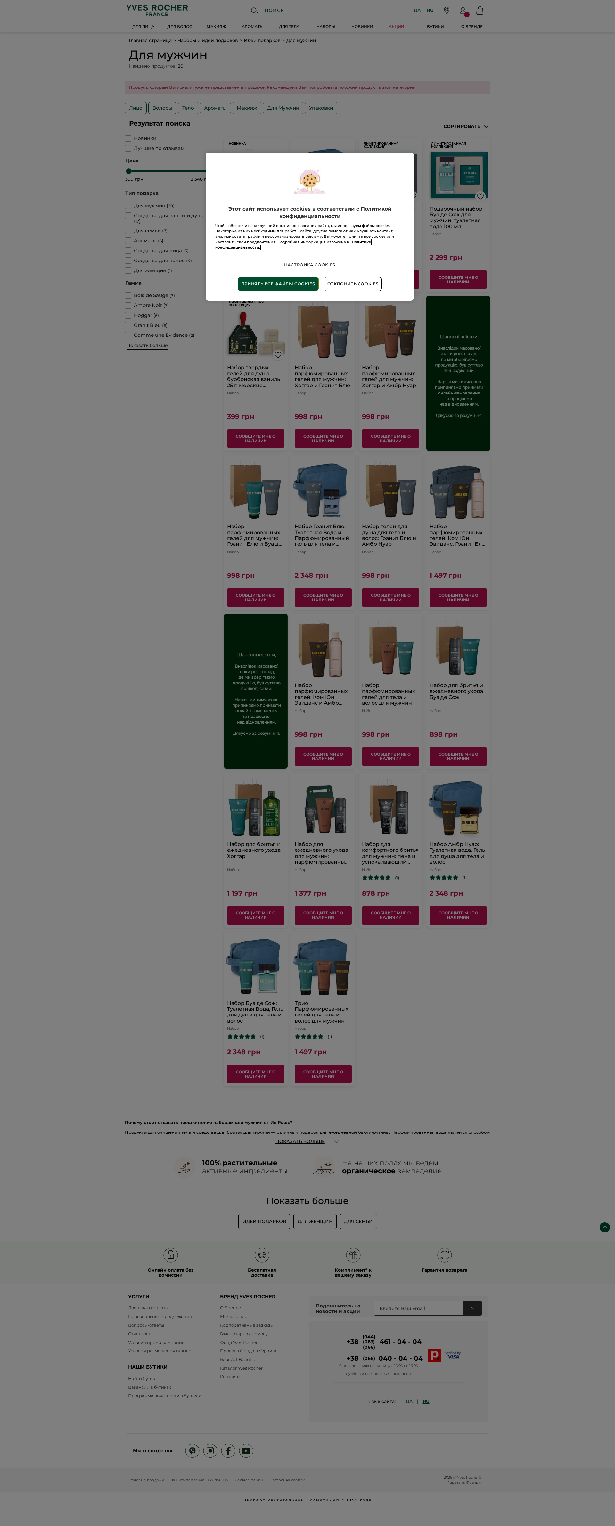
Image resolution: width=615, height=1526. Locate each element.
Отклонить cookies (353, 283)
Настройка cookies (309, 264)
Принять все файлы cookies (278, 283)
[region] (310, 226)
